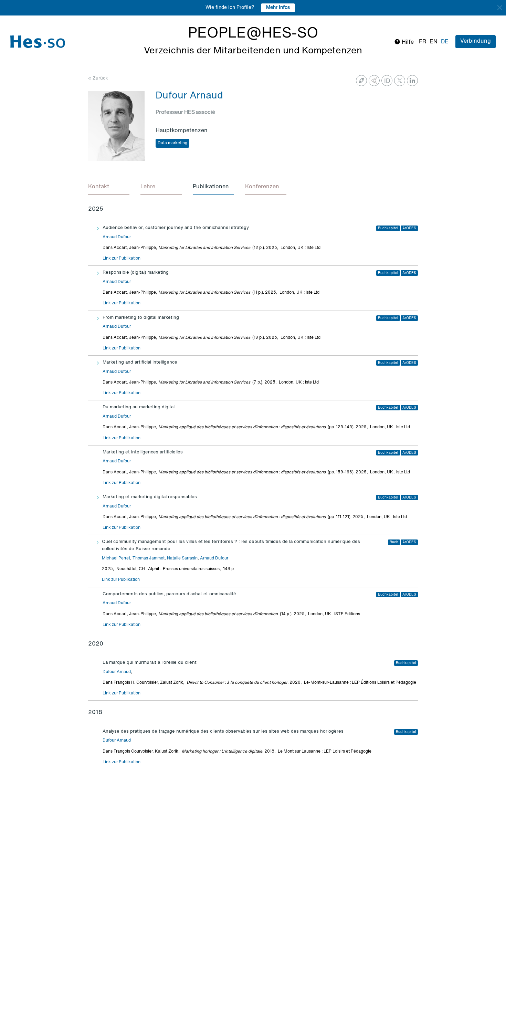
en (434, 42)
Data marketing (172, 143)
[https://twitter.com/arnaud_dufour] (399, 80)
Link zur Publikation (121, 258)
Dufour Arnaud (117, 672)
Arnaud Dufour (117, 237)
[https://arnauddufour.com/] (361, 80)
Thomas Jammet (149, 558)
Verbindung (475, 41)
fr (422, 42)
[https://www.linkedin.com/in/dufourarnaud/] (412, 80)
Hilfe (407, 42)
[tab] (108, 187)
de (445, 42)
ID (387, 81)
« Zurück (98, 78)
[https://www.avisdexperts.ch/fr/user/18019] (374, 80)
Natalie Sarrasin (182, 558)
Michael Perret (116, 558)
